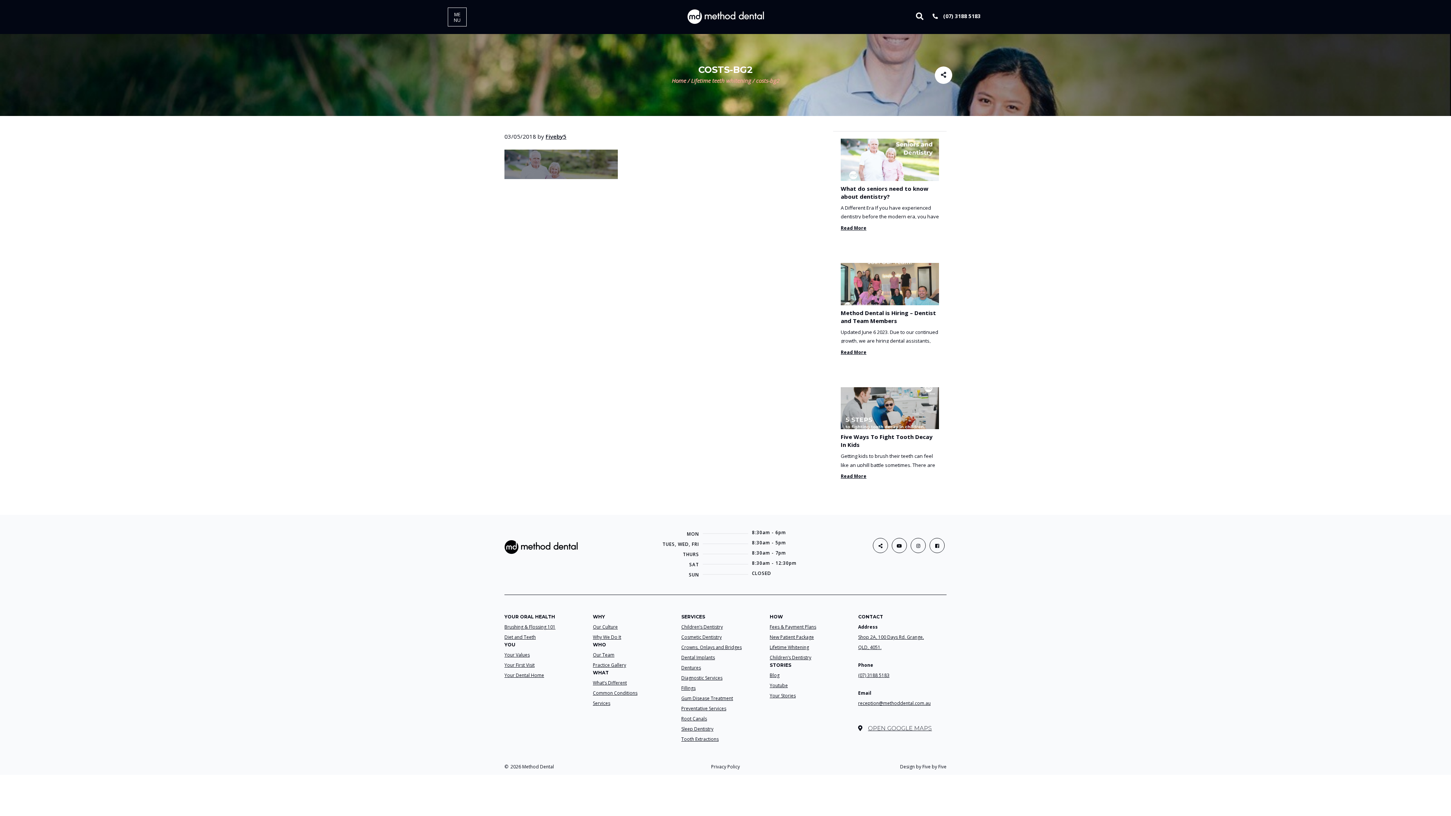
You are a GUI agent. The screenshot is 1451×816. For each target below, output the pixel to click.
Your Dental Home (524, 675)
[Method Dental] (725, 16)
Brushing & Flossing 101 (529, 627)
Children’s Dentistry (702, 627)
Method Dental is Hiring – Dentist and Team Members (888, 317)
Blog (775, 675)
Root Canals (694, 719)
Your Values (517, 655)
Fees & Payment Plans (793, 627)
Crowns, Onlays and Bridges (711, 647)
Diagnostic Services (701, 678)
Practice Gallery (609, 665)
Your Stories (783, 695)
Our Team (603, 655)
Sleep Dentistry (697, 729)
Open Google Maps (900, 728)
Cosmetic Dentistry (701, 637)
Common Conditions (615, 693)
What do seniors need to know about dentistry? (884, 192)
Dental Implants (698, 657)
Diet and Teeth (520, 637)
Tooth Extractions (700, 739)
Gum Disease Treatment (707, 698)
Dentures (691, 668)
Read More (853, 228)
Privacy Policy (725, 766)
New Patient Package (792, 637)
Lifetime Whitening (789, 647)
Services (601, 703)
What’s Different (610, 683)
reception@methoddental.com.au (894, 703)
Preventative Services (703, 708)
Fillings (688, 688)
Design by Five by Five (923, 766)
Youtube (779, 685)
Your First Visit (519, 665)
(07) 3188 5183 (961, 16)
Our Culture (605, 627)
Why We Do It (607, 637)
